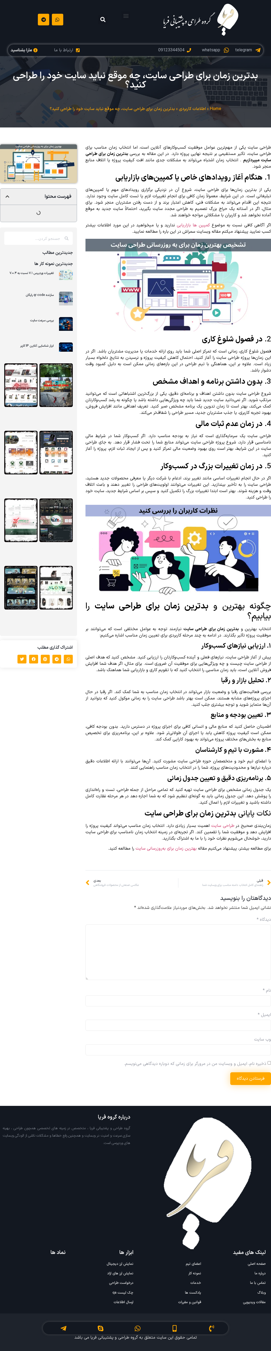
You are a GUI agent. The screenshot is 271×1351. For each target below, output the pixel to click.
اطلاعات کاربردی (192, 109)
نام (267, 990)
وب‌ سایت (262, 1039)
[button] (125, 15)
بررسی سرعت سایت (42, 320)
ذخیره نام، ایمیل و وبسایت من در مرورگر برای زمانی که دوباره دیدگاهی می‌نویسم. (195, 1064)
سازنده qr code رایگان (40, 295)
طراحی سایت (222, 826)
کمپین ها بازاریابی (193, 225)
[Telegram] (43, 19)
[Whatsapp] (57, 19)
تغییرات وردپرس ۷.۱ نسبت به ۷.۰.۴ (32, 273)
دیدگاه (264, 920)
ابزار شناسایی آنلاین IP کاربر (37, 346)
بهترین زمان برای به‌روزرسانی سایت (166, 848)
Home (215, 109)
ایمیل (264, 1015)
